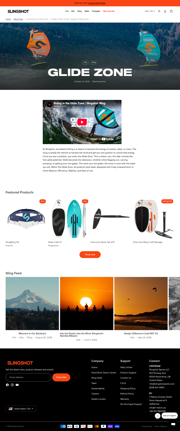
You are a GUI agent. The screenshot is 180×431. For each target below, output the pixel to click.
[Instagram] (12, 385)
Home (8, 19)
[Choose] (42, 235)
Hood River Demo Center (103, 372)
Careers (95, 393)
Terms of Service (160, 426)
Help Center (126, 367)
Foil (85, 62)
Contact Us (125, 378)
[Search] (159, 11)
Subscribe (61, 377)
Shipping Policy (128, 388)
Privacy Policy (147, 426)
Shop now (90, 254)
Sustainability (97, 388)
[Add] (127, 235)
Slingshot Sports (18, 426)
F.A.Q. (123, 383)
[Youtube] (17, 385)
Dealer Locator (98, 399)
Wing (94, 62)
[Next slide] (43, 219)
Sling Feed (18, 19)
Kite (21, 337)
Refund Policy (127, 393)
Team (94, 383)
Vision (94, 367)
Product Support (128, 372)
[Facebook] (7, 385)
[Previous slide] (10, 219)
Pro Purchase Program (131, 404)
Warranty (124, 399)
